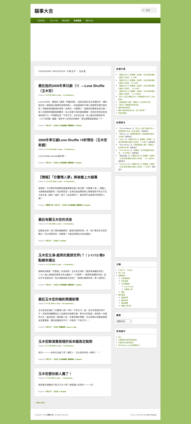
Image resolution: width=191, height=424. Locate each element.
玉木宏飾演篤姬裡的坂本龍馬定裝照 (65, 341)
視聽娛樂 (71, 125)
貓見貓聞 (124, 303)
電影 (123, 292)
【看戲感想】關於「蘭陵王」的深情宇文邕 (134, 102)
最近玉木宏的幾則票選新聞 (58, 299)
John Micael (124, 150)
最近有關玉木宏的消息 (55, 219)
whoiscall (123, 164)
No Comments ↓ (68, 303)
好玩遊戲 (124, 281)
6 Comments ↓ (68, 95)
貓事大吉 (43, 10)
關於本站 (89, 20)
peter (122, 139)
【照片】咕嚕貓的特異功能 (128, 104)
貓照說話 (124, 300)
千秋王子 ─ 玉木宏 (51, 125)
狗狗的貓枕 (122, 113)
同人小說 (54, 20)
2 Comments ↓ (68, 346)
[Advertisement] (95, 43)
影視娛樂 (77, 20)
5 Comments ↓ (69, 149)
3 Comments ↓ (68, 264)
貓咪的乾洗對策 (124, 107)
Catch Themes (151, 415)
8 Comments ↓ (69, 181)
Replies (78, 125)
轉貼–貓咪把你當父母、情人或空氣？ (132, 110)
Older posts (39, 402)
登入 (120, 337)
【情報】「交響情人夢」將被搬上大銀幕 (67, 177)
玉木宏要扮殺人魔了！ (55, 373)
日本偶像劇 (63, 125)
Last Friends (128, 286)
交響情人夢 (49, 205)
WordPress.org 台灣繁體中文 (129, 345)
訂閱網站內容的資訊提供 (127, 339)
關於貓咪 (65, 20)
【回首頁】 (41, 20)
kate (59, 95)
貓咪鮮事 (124, 297)
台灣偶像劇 (125, 278)
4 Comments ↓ (68, 378)
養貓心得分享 (126, 305)
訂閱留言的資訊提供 (125, 342)
